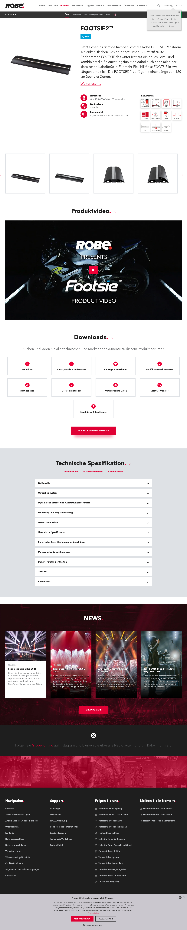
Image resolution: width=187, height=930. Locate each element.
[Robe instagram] (93, 735)
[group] (183, 175)
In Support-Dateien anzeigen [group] (93, 430)
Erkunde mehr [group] (93, 710)
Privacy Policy (93, 913)
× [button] (184, 897)
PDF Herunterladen (93, 471)
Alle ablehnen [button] (106, 919)
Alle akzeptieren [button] (82, 919)
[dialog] (93, 912)
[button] (93, 925)
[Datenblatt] (115, 14)
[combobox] (180, 897)
